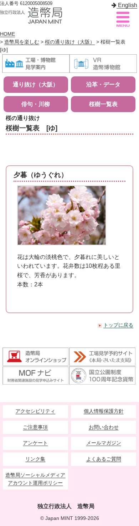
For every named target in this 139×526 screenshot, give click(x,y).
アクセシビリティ (35, 411)
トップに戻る (118, 325)
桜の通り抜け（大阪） (70, 42)
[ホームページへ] (31, 15)
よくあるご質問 (103, 459)
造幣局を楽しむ (21, 42)
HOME (7, 34)
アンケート (35, 443)
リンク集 (35, 459)
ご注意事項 (35, 427)
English (127, 5)
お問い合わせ (104, 427)
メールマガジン (103, 443)
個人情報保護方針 (104, 411)
